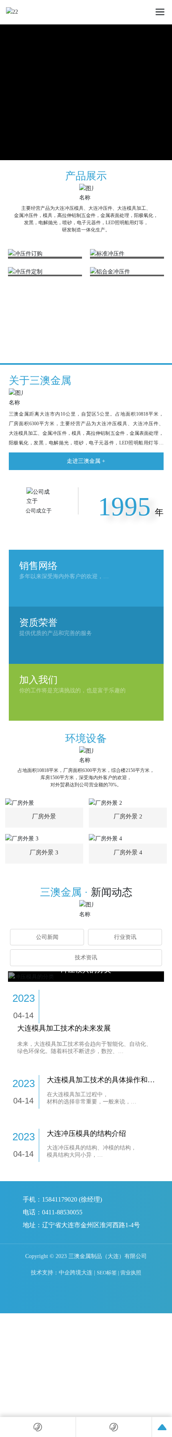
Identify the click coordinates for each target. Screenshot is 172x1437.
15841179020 (59, 1199)
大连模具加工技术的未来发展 (64, 1028)
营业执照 (130, 1273)
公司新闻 (47, 937)
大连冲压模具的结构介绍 (86, 1134)
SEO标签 (107, 1273)
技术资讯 (86, 958)
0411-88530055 (62, 1212)
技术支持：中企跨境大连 (61, 1273)
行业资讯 (125, 937)
